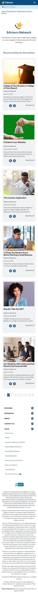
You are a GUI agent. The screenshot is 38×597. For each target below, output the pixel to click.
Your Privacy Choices (11, 474)
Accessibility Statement (12, 451)
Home (3, 11)
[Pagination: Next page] (32, 395)
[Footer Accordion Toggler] (32, 408)
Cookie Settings (10, 469)
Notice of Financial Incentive (14, 460)
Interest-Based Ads (11, 456)
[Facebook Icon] (10, 105)
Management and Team (24, 11)
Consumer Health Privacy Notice (15, 442)
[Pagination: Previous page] (5, 395)
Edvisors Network (19, 32)
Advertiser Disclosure (9, 7)
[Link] (19, 484)
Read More (29, 105)
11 (29, 395)
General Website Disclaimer (13, 447)
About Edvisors (11, 11)
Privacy (7, 437)
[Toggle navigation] (34, 2)
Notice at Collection (11, 465)
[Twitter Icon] (14, 105)
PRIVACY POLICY (25, 507)
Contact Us (9, 424)
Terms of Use (9, 433)
